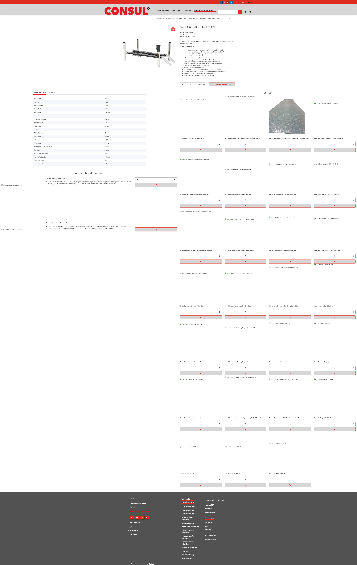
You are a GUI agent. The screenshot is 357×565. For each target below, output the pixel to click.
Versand (151, 564)
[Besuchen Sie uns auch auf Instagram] (224, 2)
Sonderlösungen (186, 558)
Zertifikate (208, 508)
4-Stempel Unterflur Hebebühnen (187, 543)
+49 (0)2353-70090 (138, 503)
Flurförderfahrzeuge (188, 555)
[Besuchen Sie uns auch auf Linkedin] (231, 2)
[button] (246, 12)
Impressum (133, 534)
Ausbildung (208, 522)
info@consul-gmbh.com (140, 512)
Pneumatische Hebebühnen (190, 527)
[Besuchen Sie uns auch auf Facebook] (221, 2)
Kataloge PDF (209, 505)
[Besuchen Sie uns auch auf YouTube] (227, 2)
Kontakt (250, 2)
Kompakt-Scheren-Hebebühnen (187, 519)
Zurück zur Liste (161, 18)
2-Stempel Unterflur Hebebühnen (187, 537)
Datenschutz (134, 530)
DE (238, 2)
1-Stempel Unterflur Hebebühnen (187, 531)
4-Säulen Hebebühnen (188, 514)
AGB (131, 527)
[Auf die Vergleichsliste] (173, 29)
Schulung (208, 530)
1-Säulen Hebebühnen (188, 507)
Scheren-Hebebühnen (188, 523)
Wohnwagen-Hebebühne (189, 548)
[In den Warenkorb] (123, 25)
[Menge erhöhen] (204, 84)
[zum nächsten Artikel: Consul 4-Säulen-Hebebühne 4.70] (233, 19)
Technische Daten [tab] (39, 92)
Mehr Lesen (112, 183)
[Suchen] (240, 12)
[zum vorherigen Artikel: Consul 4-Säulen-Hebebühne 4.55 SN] (229, 19)
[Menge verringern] (182, 84)
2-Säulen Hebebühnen (188, 510)
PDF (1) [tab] (52, 92)
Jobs (206, 526)
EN (244, 2)
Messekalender (212, 536)
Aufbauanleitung (210, 512)
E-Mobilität (184, 551)
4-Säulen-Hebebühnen (192, 36)
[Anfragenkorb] (251, 12)
